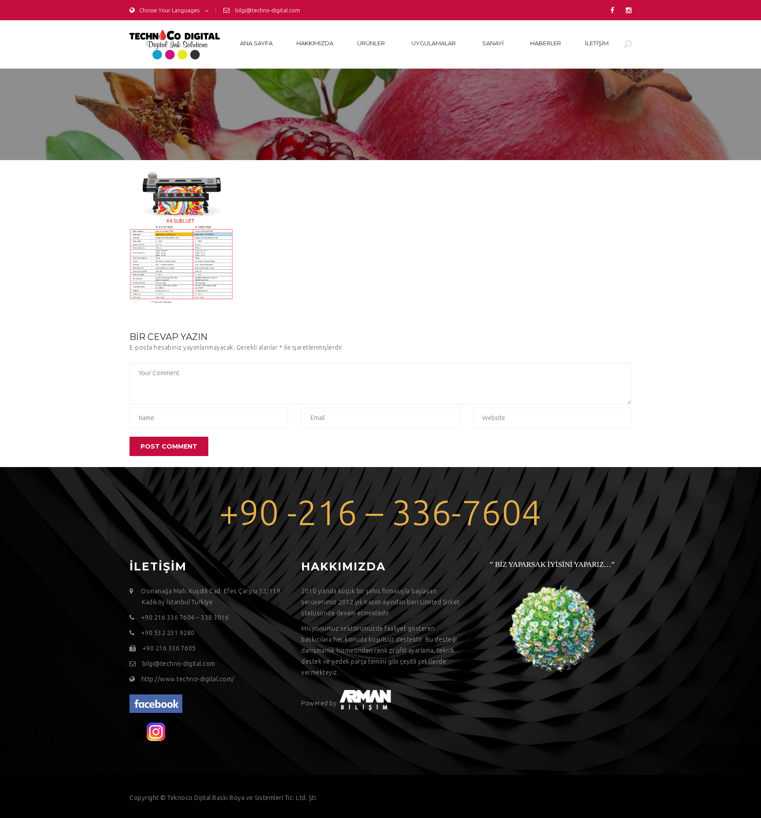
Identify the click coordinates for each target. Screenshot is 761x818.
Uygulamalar (433, 43)
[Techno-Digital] (174, 44)
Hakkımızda (314, 43)
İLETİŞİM (597, 43)
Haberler (545, 43)
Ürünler (371, 43)
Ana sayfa (256, 43)
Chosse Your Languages (169, 10)
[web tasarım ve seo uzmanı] (155, 703)
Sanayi (493, 43)
